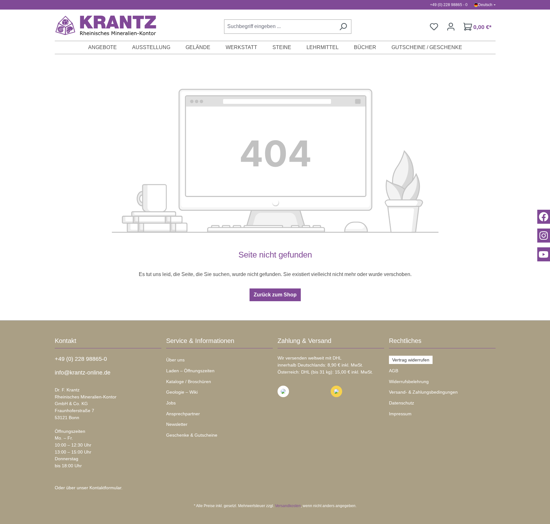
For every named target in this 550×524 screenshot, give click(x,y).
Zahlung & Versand (304, 340)
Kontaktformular (105, 487)
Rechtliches (405, 340)
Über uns (175, 359)
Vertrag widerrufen (410, 359)
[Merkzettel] (434, 26)
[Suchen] (343, 26)
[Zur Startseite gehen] (102, 25)
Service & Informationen (200, 340)
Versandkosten (288, 506)
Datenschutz (401, 402)
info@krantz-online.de (82, 372)
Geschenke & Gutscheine (191, 435)
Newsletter (176, 424)
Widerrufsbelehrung (409, 381)
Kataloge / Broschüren (188, 381)
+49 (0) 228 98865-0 (81, 359)
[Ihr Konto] (450, 26)
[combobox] (279, 26)
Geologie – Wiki (182, 392)
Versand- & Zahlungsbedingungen (423, 392)
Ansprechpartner (183, 413)
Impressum (400, 413)
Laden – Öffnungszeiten (190, 370)
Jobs (171, 402)
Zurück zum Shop (275, 294)
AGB (393, 370)
